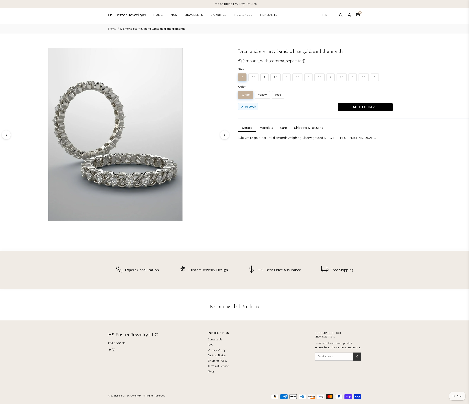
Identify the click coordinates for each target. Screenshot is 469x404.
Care (283, 128)
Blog (211, 371)
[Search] (341, 15)
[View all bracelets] (195, 15)
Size (241, 69)
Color (242, 86)
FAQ (210, 344)
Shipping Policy (217, 360)
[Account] (349, 15)
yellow (262, 94)
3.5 (253, 77)
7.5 (341, 77)
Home (158, 14)
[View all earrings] (220, 15)
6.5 (319, 77)
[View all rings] (173, 15)
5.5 (297, 77)
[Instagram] (113, 350)
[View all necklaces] (245, 15)
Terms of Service (218, 366)
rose (278, 94)
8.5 (363, 77)
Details (247, 128)
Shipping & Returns (308, 128)
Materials (266, 128)
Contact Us (215, 339)
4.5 (275, 77)
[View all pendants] (270, 15)
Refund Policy (217, 355)
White (245, 94)
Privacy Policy (217, 350)
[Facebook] (110, 350)
